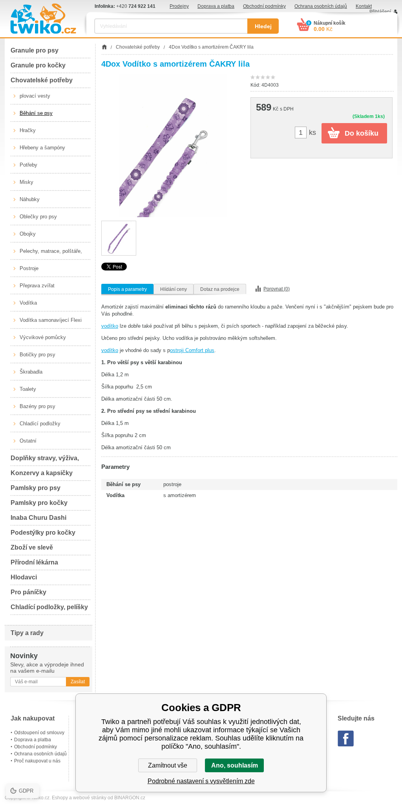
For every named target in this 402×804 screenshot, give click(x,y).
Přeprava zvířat (37, 286)
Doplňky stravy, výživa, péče (45, 460)
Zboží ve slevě (32, 547)
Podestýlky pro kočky (43, 532)
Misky (26, 182)
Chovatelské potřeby (42, 80)
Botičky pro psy (37, 355)
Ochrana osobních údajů (320, 6)
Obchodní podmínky (264, 6)
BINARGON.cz (129, 797)
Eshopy (60, 797)
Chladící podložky (40, 424)
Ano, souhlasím (234, 765)
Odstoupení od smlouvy (39, 732)
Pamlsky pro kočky (39, 502)
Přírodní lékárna (34, 562)
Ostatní (28, 441)
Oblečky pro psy (38, 217)
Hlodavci (24, 577)
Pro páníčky (28, 592)
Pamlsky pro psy (35, 488)
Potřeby (28, 165)
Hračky (28, 130)
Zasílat (78, 681)
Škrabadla (31, 372)
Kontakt (364, 6)
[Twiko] (43, 18)
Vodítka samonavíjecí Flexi (51, 320)
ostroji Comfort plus (192, 350)
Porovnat (276, 289)
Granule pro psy (34, 50)
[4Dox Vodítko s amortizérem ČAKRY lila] (173, 145)
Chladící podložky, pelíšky (49, 607)
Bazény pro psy (37, 406)
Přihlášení (380, 12)
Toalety (28, 389)
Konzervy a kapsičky (42, 473)
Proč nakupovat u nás (37, 761)
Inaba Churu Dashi (38, 517)
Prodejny (179, 6)
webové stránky (89, 797)
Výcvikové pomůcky (43, 337)
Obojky (28, 234)
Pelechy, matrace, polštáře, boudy (51, 254)
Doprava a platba (215, 6)
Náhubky (30, 199)
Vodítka (28, 303)
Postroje (29, 268)
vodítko (109, 326)
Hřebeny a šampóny (42, 148)
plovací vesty (35, 96)
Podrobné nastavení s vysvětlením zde (201, 781)
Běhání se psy (36, 113)
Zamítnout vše (167, 765)
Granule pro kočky (38, 65)
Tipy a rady (27, 633)
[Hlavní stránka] (104, 47)
